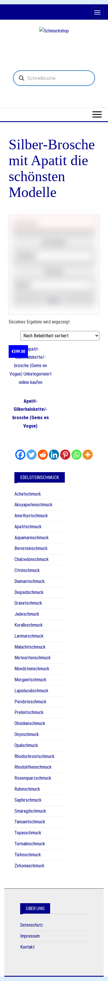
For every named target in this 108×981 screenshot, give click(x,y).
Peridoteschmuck (30, 701)
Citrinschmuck (27, 570)
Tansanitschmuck (29, 821)
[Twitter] (31, 455)
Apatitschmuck (27, 526)
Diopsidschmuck (28, 592)
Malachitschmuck (30, 647)
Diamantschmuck (29, 581)
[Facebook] (20, 455)
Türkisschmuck (27, 854)
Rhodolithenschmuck (33, 767)
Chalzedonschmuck (31, 559)
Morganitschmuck (30, 679)
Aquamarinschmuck (31, 537)
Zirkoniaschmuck (29, 865)
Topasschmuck (27, 832)
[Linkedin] (54, 455)
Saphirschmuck (27, 800)
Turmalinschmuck (29, 843)
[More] (88, 455)
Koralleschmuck (28, 625)
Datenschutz (31, 925)
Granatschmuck (28, 603)
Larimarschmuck (28, 636)
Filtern (54, 301)
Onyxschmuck (26, 734)
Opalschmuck (26, 745)
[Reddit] (43, 455)
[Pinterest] (65, 455)
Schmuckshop (54, 45)
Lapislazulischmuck (31, 690)
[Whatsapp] (76, 455)
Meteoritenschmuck (32, 657)
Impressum (30, 936)
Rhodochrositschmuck (34, 756)
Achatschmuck (27, 494)
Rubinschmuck (27, 789)
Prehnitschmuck (28, 712)
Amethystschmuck (31, 515)
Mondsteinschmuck (31, 668)
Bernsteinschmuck (31, 548)
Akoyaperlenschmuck (33, 504)
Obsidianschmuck (29, 723)
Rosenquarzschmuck (32, 778)
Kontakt (27, 947)
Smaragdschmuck (30, 811)
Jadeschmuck (26, 614)
